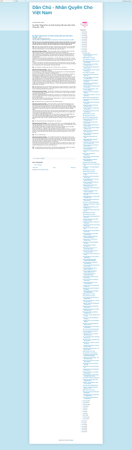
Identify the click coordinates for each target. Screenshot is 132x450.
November (85, 400)
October (85, 402)
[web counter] (84, 22)
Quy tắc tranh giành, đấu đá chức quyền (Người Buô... (90, 148)
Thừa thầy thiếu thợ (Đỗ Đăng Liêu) (90, 385)
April (84, 413)
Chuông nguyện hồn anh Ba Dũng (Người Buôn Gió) (90, 140)
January (85, 418)
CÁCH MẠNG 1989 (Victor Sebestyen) (91, 377)
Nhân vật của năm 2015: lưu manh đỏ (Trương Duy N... (91, 361)
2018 (83, 46)
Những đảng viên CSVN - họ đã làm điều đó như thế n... (90, 334)
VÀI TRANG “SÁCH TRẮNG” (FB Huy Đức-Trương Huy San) (91, 143)
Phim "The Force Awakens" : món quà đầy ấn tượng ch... (91, 301)
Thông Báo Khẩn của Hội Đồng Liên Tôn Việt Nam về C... (90, 84)
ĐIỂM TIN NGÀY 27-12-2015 (89, 294)
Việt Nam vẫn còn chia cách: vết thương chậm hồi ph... (90, 248)
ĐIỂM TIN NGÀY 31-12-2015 (89, 57)
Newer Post (35, 167)
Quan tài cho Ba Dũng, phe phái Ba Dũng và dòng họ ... (90, 332)
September (85, 404)
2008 (83, 431)
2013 (83, 422)
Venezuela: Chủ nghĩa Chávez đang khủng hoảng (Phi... (90, 220)
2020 (83, 42)
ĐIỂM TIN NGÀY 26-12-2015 (89, 351)
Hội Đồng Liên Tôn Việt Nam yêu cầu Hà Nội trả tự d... (91, 207)
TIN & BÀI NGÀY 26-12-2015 (89, 295)
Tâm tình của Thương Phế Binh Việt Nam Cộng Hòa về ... (90, 131)
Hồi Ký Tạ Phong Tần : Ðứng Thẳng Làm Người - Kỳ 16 (90, 65)
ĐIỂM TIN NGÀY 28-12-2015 (89, 212)
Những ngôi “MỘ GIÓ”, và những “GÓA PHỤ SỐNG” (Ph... (91, 197)
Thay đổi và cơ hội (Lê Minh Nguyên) (91, 202)
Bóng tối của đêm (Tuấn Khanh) (89, 162)
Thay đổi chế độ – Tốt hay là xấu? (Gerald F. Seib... (90, 240)
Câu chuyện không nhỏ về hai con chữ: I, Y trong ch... (90, 55)
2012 (83, 424)
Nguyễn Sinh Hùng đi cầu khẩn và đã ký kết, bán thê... (91, 200)
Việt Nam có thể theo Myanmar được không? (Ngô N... (91, 125)
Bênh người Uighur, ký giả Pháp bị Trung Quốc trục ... (90, 312)
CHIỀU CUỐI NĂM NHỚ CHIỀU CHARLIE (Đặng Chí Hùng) (89, 260)
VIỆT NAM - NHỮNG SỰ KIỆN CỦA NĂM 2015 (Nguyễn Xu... (90, 237)
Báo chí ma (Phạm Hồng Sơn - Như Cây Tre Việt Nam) (90, 89)
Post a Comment (38, 164)
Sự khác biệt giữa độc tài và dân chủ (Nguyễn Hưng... (91, 298)
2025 (83, 33)
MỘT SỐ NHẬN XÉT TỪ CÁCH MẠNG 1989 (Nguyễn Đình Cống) (91, 375)
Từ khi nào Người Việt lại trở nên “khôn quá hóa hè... (90, 283)
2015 (83, 51)
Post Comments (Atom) (43, 169)
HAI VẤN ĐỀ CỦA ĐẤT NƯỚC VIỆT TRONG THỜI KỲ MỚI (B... (90, 355)
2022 (83, 39)
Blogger (71, 440)
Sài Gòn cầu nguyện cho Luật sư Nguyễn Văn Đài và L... (90, 269)
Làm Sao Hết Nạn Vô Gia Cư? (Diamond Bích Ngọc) (89, 274)
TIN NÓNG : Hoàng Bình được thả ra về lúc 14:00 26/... (90, 383)
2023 (83, 37)
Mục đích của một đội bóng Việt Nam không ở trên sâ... (91, 324)
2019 (83, 44)
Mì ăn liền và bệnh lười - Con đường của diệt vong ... (90, 373)
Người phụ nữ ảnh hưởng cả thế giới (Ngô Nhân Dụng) (91, 310)
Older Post (73, 167)
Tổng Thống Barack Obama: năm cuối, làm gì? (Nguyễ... (91, 62)
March (84, 415)
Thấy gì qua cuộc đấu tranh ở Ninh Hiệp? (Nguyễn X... (90, 380)
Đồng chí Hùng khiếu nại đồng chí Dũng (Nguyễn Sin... (90, 160)
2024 (83, 35)
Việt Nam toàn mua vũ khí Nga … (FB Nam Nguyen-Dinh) (91, 358)
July (84, 408)
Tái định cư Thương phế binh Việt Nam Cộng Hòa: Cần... (91, 128)
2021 (83, 40)
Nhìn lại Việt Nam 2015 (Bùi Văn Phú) (91, 97)
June (84, 409)
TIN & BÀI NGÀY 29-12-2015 (89, 115)
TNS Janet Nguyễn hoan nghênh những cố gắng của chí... (90, 271)
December (85, 53)
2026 (83, 32)
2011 (83, 426)
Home (54, 167)
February (85, 417)
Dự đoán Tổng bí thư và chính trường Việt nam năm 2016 (52, 36)
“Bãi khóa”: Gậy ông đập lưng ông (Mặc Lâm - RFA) (90, 388)
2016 (83, 49)
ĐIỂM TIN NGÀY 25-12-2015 (89, 390)
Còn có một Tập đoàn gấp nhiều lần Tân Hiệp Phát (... (90, 398)
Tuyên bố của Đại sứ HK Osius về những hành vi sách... (90, 185)
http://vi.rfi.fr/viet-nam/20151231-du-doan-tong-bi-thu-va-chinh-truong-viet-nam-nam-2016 (53, 39)
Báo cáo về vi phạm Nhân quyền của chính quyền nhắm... (91, 183)
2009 (83, 429)
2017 (83, 48)
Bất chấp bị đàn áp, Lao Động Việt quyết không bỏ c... (90, 263)
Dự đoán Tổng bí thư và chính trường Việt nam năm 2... (91, 108)
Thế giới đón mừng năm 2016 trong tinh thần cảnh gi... (90, 106)
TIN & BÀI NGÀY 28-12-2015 (89, 171)
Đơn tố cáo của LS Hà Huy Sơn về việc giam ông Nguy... (90, 251)
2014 (83, 420)
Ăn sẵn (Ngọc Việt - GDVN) (88, 72)
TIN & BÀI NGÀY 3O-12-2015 (89, 59)
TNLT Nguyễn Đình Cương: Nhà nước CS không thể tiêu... (91, 395)
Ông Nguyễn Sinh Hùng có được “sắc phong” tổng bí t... (91, 349)
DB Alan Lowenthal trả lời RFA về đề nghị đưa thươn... (91, 134)
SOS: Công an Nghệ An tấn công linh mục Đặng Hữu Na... (91, 78)
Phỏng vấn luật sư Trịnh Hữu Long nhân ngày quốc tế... (90, 120)
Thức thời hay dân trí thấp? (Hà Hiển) (91, 329)
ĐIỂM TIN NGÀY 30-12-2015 (89, 113)
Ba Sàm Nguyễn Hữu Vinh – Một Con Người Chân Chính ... (91, 180)
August (84, 406)
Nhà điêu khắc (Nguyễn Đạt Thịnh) (90, 117)
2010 (83, 428)
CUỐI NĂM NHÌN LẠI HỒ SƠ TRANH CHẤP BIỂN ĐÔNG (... (90, 292)
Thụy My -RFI (36, 37)
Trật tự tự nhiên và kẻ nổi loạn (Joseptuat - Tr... (89, 246)
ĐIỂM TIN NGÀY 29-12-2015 (89, 169)
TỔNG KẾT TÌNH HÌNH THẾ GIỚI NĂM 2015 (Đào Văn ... (91, 304)
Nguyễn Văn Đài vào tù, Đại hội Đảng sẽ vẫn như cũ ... (91, 370)
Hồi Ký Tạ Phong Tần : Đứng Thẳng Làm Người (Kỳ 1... (90, 234)
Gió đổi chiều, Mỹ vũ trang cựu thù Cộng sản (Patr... (90, 122)
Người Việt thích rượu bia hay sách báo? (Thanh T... (90, 277)
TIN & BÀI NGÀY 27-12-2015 (89, 214)
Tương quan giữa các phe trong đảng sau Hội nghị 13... (91, 327)
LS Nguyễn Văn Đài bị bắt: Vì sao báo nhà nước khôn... (91, 346)
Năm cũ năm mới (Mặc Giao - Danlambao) (89, 154)
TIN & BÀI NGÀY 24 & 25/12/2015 (90, 353)
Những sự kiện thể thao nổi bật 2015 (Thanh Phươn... (91, 307)
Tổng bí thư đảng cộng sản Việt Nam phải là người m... (90, 145)
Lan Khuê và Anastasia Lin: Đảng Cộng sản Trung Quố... (90, 191)
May (84, 411)
